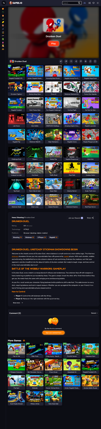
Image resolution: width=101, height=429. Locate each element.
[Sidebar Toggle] (4, 3)
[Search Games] (79, 3)
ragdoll (66, 256)
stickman (15, 256)
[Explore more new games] (24, 340)
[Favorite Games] (93, 3)
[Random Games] (89, 3)
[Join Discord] (84, 3)
